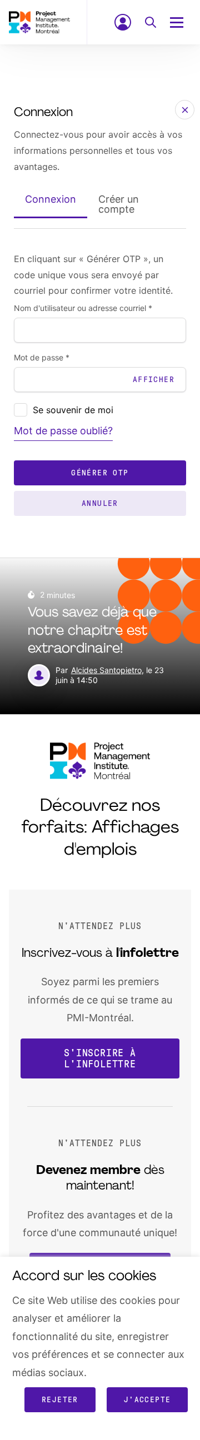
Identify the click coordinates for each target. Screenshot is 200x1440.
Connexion (50, 199)
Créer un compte (118, 204)
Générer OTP (99, 473)
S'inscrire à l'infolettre (100, 1058)
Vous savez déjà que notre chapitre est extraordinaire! (92, 631)
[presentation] (20, 410)
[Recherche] (150, 22)
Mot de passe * (41, 358)
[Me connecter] (123, 22)
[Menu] (182, 22)
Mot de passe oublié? (63, 430)
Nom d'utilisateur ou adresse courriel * (83, 308)
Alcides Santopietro (106, 670)
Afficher (153, 379)
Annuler (100, 503)
